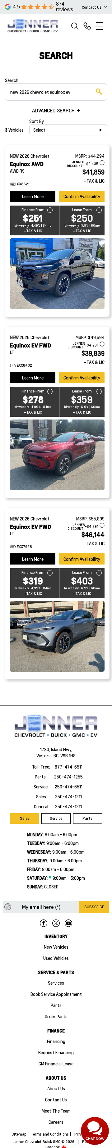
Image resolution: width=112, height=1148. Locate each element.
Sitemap (19, 1134)
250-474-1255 (68, 776)
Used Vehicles (56, 958)
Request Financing (56, 1052)
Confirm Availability (81, 196)
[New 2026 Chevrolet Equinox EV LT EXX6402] (57, 455)
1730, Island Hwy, (56, 749)
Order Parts (56, 1016)
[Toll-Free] (87, 26)
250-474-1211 (68, 796)
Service (56, 818)
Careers (56, 1122)
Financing (56, 1041)
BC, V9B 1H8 (65, 755)
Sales (24, 818)
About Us (56, 1088)
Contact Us (56, 1099)
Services (56, 983)
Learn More (33, 196)
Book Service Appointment (56, 994)
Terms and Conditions (50, 1134)
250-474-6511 (68, 786)
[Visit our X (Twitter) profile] (56, 923)
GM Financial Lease (56, 1063)
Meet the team (56, 1111)
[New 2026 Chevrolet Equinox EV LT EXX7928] (57, 636)
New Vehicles (56, 947)
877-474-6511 (68, 766)
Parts (87, 818)
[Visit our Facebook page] (43, 923)
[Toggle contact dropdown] (105, 6)
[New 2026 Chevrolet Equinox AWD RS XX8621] (57, 273)
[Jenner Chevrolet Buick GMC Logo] (35, 26)
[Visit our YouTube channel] (68, 923)
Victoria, (45, 755)
